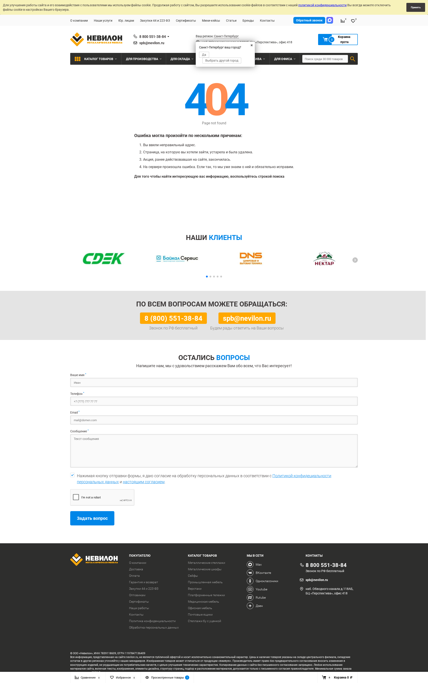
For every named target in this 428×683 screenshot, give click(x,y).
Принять (416, 7)
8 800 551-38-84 (152, 36)
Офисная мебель (200, 608)
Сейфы (193, 575)
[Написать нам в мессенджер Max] (329, 20)
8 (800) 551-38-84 (173, 318)
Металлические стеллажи (206, 562)
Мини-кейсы (211, 20)
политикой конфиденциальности (322, 5)
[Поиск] (353, 59)
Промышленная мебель (205, 582)
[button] (355, 260)
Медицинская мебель (203, 601)
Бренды (248, 20)
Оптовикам (137, 595)
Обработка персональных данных (154, 627)
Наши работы (139, 608)
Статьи (231, 20)
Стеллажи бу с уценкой (204, 621)
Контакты (267, 20)
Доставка (136, 569)
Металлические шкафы (205, 569)
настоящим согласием (144, 481)
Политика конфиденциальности (152, 621)
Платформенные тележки (206, 595)
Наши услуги (103, 20)
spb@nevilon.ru (151, 42)
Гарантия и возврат (143, 582)
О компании (79, 20)
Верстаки (195, 588)
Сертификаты (186, 20)
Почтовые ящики (200, 614)
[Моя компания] (96, 560)
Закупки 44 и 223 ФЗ (155, 20)
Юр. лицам (126, 20)
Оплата (134, 575)
